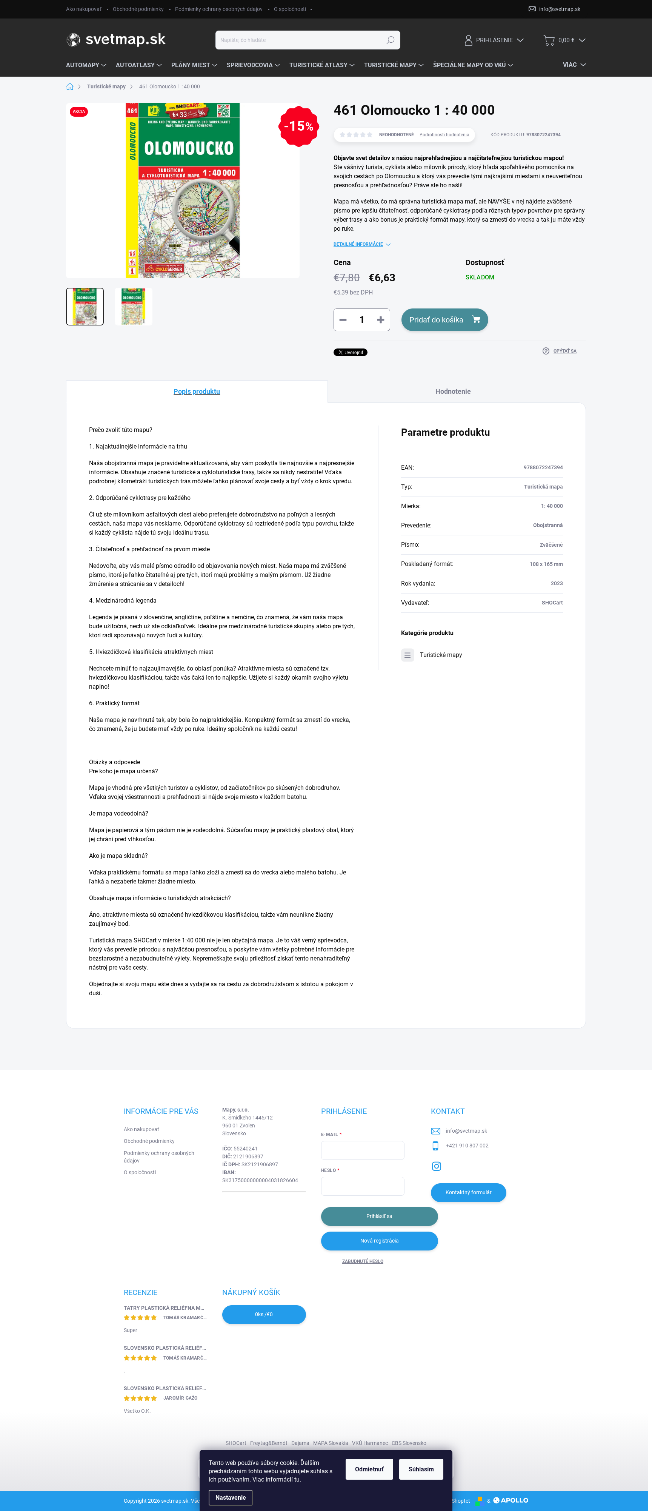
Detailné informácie (358, 244)
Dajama (300, 1443)
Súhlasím (421, 1469)
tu (297, 1479)
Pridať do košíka (436, 319)
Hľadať (390, 40)
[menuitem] (87, 65)
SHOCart (236, 1443)
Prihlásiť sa (379, 1216)
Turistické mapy (441, 654)
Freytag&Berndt (269, 1443)
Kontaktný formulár (469, 1192)
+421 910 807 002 (467, 1146)
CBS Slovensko (409, 1443)
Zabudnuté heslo (362, 1261)
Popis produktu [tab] (197, 391)
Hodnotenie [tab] (453, 391)
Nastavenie (230, 1497)
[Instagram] (436, 1164)
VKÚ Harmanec (370, 1443)
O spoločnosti (290, 9)
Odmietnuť (369, 1469)
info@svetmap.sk (466, 1131)
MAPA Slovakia (330, 1443)
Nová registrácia (379, 1241)
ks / (264, 1314)
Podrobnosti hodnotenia (444, 134)
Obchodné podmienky (138, 9)
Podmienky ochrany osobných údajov (219, 9)
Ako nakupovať (83, 9)
